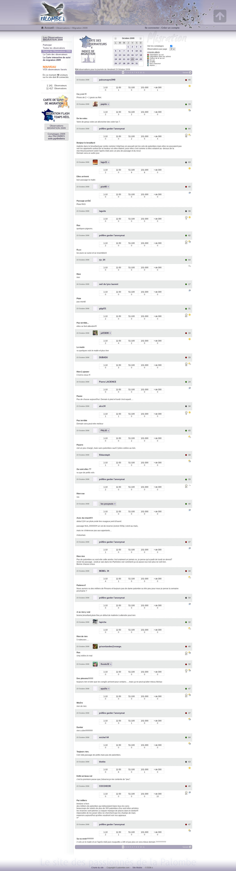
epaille (104, 688)
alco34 (102, 406)
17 (136, 55)
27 (120, 63)
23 (132, 59)
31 (136, 63)
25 (141, 59)
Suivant (185, 72)
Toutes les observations (54, 48)
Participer (47, 45)
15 (128, 55)
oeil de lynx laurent (108, 284)
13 (120, 55)
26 (116, 63)
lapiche (102, 622)
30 (132, 63)
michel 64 (104, 737)
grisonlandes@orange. (110, 646)
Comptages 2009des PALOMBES (56, 136)
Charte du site (97, 868)
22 (128, 59)
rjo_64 (102, 260)
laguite (102, 211)
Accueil (49, 27)
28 (124, 63)
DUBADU (103, 357)
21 (124, 59)
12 (116, 55)
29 (128, 63)
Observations (63, 28)
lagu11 (104, 162)
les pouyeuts (107, 504)
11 (141, 51)
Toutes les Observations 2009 (57, 51)
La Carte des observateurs (55, 54)
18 (141, 55)
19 (116, 59)
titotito (102, 762)
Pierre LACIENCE (107, 382)
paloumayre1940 (107, 80)
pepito (104, 104)
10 (136, 51)
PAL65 (104, 430)
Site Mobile (137, 868)
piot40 (104, 186)
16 (132, 55)
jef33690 (105, 333)
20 (120, 59)
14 (124, 55)
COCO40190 (105, 786)
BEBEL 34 (104, 571)
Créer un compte (170, 27)
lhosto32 (105, 664)
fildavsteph (104, 455)
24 (136, 59)
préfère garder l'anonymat (112, 128)
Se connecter (152, 27)
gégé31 (102, 308)
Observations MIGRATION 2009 (56, 126)
